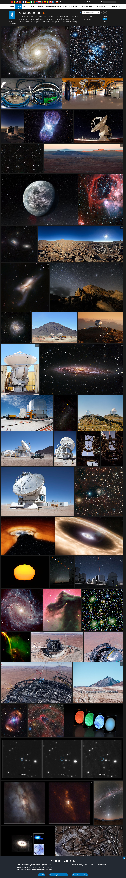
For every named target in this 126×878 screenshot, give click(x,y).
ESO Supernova (64, 16)
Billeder (18, 6)
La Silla (42, 19)
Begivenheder (75, 6)
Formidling (84, 6)
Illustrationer (33, 19)
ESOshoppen (39, 6)
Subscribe (83, 2)
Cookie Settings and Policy (80, 875)
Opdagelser (66, 6)
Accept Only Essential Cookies (58, 875)
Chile (45, 16)
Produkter (92, 6)
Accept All (41, 875)
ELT (58, 16)
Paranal (58, 19)
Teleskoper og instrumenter (53, 6)
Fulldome (83, 16)
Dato (105, 21)
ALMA (36, 16)
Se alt (21, 16)
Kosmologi (52, 16)
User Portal (112, 2)
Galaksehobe (23, 19)
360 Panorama (28, 16)
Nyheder (31, 6)
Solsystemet (41, 21)
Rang (105, 18)
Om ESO (12, 6)
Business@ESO (101, 6)
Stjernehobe (50, 21)
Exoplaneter (75, 16)
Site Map (95, 2)
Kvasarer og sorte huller (27, 21)
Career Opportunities (113, 6)
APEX (40, 16)
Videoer (25, 6)
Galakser (91, 16)
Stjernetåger (50, 19)
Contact (89, 2)
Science (105, 2)
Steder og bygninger (85, 19)
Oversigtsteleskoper (69, 21)
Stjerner (58, 21)
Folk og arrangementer (70, 19)
